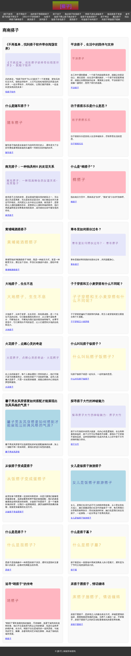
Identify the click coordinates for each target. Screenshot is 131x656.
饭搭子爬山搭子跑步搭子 (65, 17)
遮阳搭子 (73, 19)
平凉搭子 (75, 88)
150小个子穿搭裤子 (31, 17)
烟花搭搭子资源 (114, 14)
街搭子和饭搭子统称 (111, 19)
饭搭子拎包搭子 (58, 19)
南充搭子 (9, 215)
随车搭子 (9, 152)
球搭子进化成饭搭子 (94, 14)
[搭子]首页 (8, 14)
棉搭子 (74, 202)
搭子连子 (57, 14)
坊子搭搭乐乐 (77, 144)
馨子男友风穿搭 (12, 452)
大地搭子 (9, 330)
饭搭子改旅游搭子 (88, 17)
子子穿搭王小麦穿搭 (80, 322)
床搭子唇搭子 (77, 624)
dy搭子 (47, 17)
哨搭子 (8, 639)
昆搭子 (8, 570)
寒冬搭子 (75, 264)
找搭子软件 (10, 92)
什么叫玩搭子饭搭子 (80, 379)
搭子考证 (105, 17)
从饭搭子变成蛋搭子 (14, 512)
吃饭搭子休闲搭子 (89, 19)
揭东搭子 (31, 19)
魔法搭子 (117, 17)
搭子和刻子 (22, 14)
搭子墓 (74, 570)
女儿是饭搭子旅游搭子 (81, 518)
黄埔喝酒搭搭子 (12, 270)
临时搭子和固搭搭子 (40, 14)
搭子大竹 (75, 444)
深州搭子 (43, 19)
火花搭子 (9, 387)
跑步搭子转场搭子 (73, 14)
